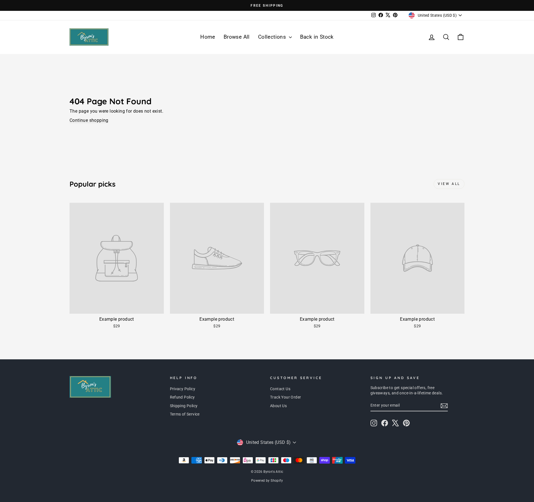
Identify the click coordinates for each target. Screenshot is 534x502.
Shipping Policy (184, 406)
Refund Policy (182, 397)
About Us (278, 406)
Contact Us (280, 389)
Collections (273, 37)
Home (207, 37)
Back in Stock (317, 37)
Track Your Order (285, 397)
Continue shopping (89, 120)
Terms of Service (185, 414)
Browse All (237, 37)
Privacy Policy (183, 389)
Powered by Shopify (267, 481)
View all (449, 184)
